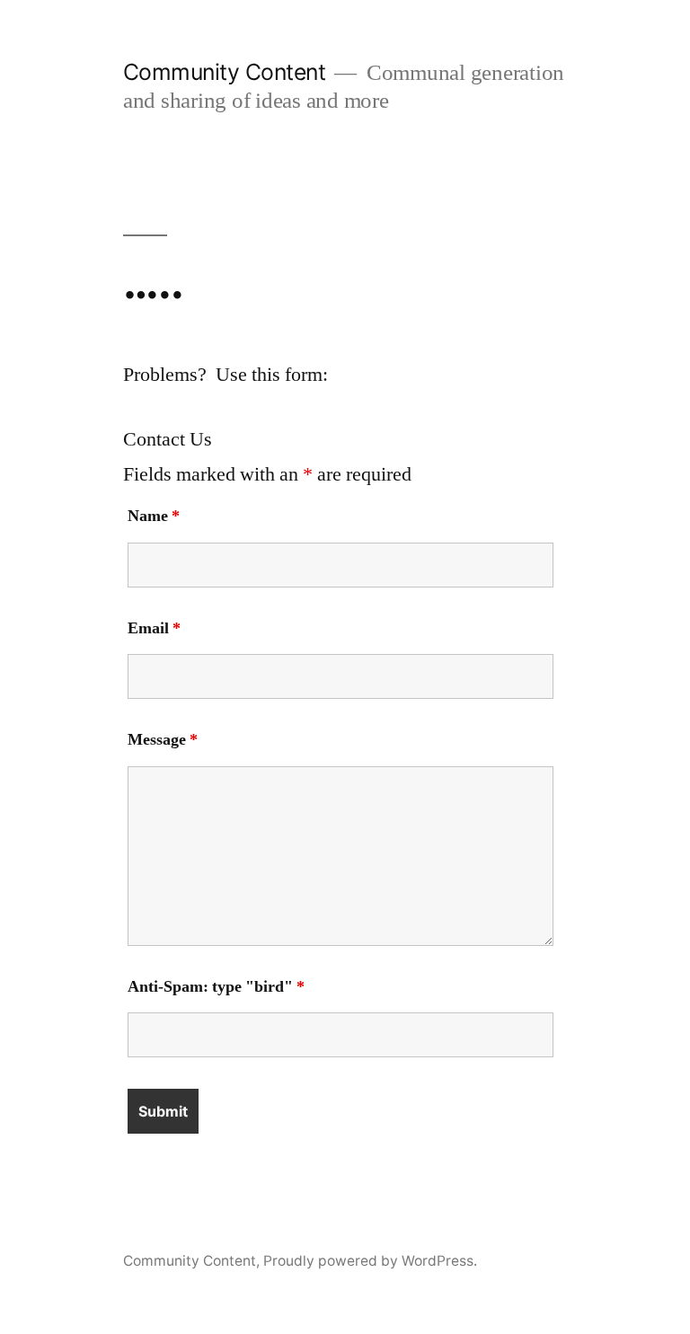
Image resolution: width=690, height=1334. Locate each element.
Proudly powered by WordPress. (370, 1260)
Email (154, 628)
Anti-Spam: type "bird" (216, 986)
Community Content (224, 71)
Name (154, 516)
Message (163, 739)
